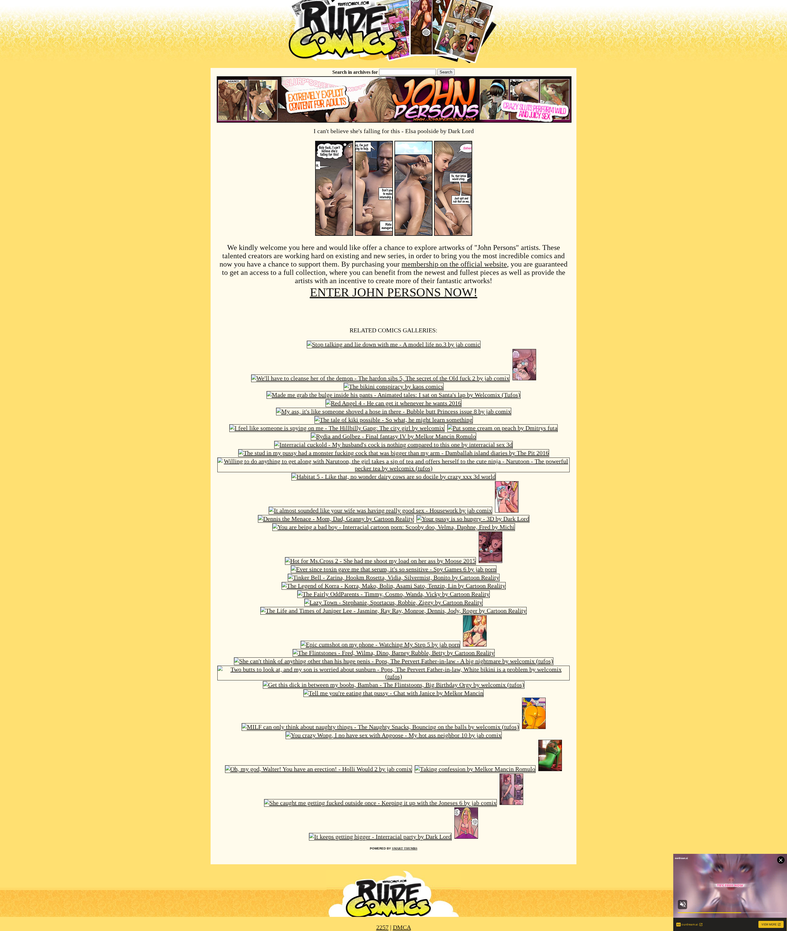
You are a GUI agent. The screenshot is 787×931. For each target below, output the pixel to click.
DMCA (402, 927)
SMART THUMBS (404, 848)
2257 (382, 927)
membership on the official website (454, 264)
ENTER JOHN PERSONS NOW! (393, 292)
